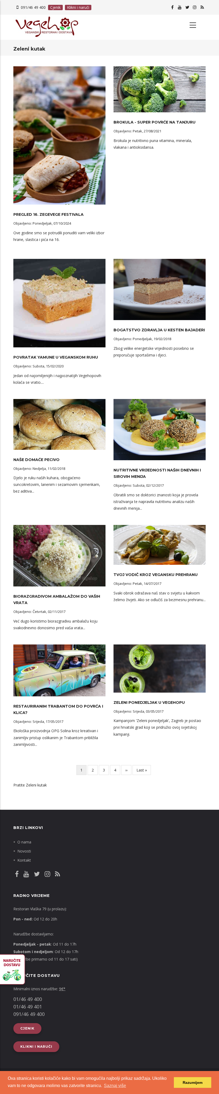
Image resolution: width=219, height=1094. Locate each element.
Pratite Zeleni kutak (30, 785)
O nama (24, 842)
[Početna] (59, 27)
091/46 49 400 (33, 7)
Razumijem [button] (192, 1082)
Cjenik (55, 7)
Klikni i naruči (78, 7)
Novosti (24, 851)
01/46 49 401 (27, 1006)
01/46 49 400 (27, 999)
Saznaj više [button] (115, 1085)
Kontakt (24, 860)
